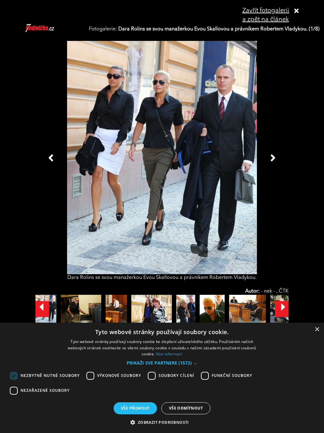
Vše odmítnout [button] (186, 408)
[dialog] (162, 378)
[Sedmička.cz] (47, 31)
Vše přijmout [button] (135, 408)
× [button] (317, 329)
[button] (162, 363)
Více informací (169, 354)
